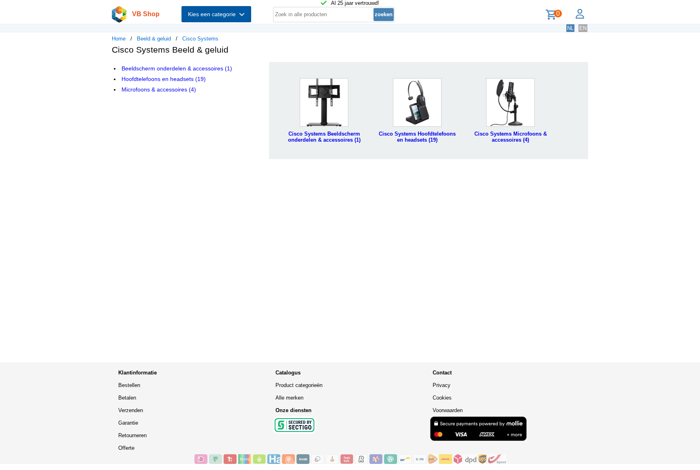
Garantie (128, 423)
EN (583, 28)
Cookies (442, 398)
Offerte (126, 448)
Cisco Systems (200, 39)
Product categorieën (298, 385)
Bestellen (129, 385)
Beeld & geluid (154, 39)
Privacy (441, 385)
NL (570, 28)
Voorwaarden (448, 410)
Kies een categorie (213, 14)
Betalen (127, 398)
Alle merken (289, 398)
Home (119, 39)
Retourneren (132, 435)
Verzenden (130, 410)
